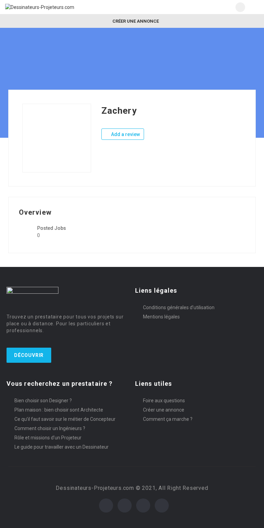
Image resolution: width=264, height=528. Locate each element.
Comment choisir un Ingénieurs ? (49, 428)
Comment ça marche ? (167, 419)
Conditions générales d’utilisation (178, 307)
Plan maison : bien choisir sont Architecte (58, 410)
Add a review (125, 134)
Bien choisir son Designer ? (43, 400)
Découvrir (29, 355)
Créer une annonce (135, 21)
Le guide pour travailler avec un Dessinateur (61, 447)
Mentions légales (161, 316)
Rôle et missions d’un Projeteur (47, 437)
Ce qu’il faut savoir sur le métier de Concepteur (65, 419)
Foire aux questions (164, 400)
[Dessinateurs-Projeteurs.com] (68, 7)
